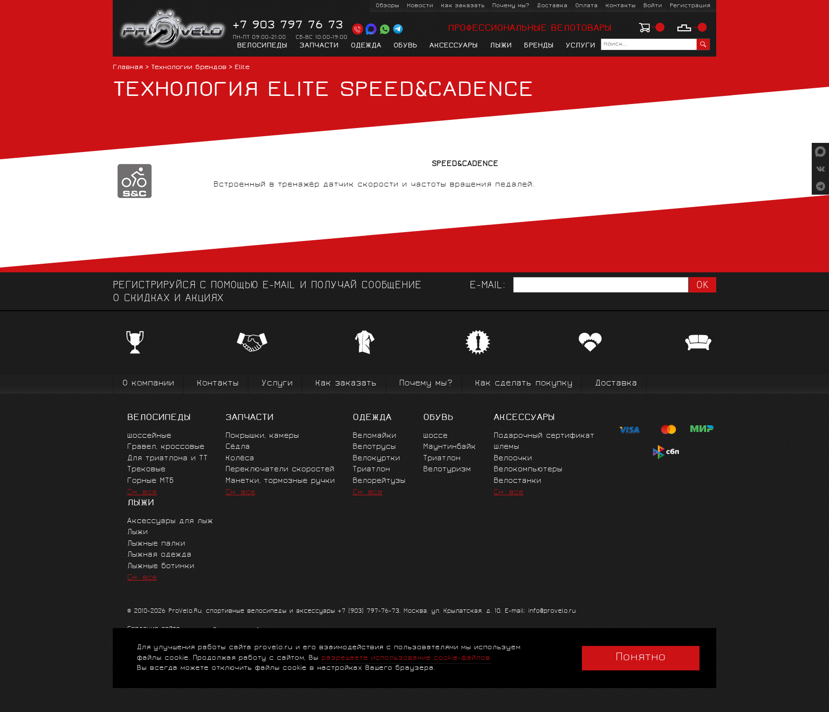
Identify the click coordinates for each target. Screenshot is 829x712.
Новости (420, 6)
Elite (242, 68)
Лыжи (501, 46)
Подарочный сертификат (544, 436)
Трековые (146, 470)
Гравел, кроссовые (165, 447)
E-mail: (487, 286)
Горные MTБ (150, 481)
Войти (652, 6)
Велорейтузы (379, 481)
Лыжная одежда (159, 555)
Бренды (539, 46)
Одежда (366, 46)
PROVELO (173, 29)
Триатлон (371, 470)
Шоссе (435, 436)
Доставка (552, 6)
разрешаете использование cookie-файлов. (406, 658)
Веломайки (374, 436)
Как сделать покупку (523, 383)
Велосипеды (262, 46)
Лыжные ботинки (160, 566)
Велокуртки (376, 459)
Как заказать (463, 6)
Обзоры (387, 6)
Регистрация (690, 6)
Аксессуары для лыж (170, 521)
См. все (142, 493)
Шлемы (506, 447)
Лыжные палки (156, 544)
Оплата (586, 6)
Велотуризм (447, 470)
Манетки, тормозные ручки (280, 481)
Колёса (239, 459)
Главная (128, 68)
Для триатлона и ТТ (167, 459)
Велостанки (517, 481)
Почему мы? (510, 6)
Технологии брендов (188, 68)
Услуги (580, 46)
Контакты (620, 6)
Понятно (641, 657)
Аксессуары (453, 46)
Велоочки (513, 459)
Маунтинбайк (449, 447)
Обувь (405, 46)
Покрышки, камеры (262, 436)
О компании (148, 383)
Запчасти (319, 46)
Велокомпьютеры (528, 470)
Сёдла (237, 447)
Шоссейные (149, 436)
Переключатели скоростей (279, 470)
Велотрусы (374, 447)
